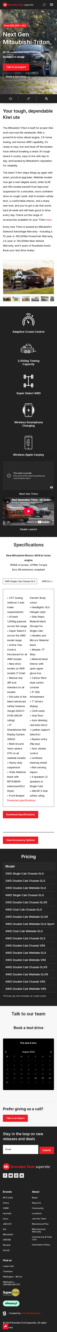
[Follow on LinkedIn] (22, 1175)
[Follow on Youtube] (10, 1175)
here (48, 219)
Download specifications (21, 800)
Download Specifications (20, 814)
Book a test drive (16, 76)
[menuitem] (8, 1199)
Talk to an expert (16, 67)
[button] (7, 299)
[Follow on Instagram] (16, 1175)
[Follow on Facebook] (5, 1175)
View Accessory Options (20, 840)
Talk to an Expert (15, 1118)
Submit (47, 1150)
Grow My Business (30, 1313)
